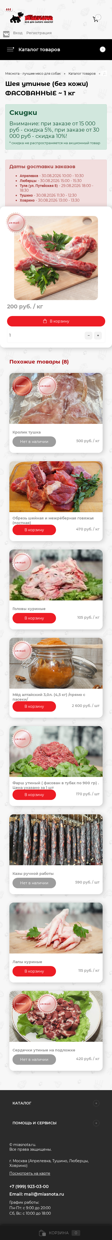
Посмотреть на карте (29, 1173)
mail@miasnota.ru (44, 1194)
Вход (18, 33)
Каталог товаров (38, 49)
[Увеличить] (56, 258)
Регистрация (39, 33)
